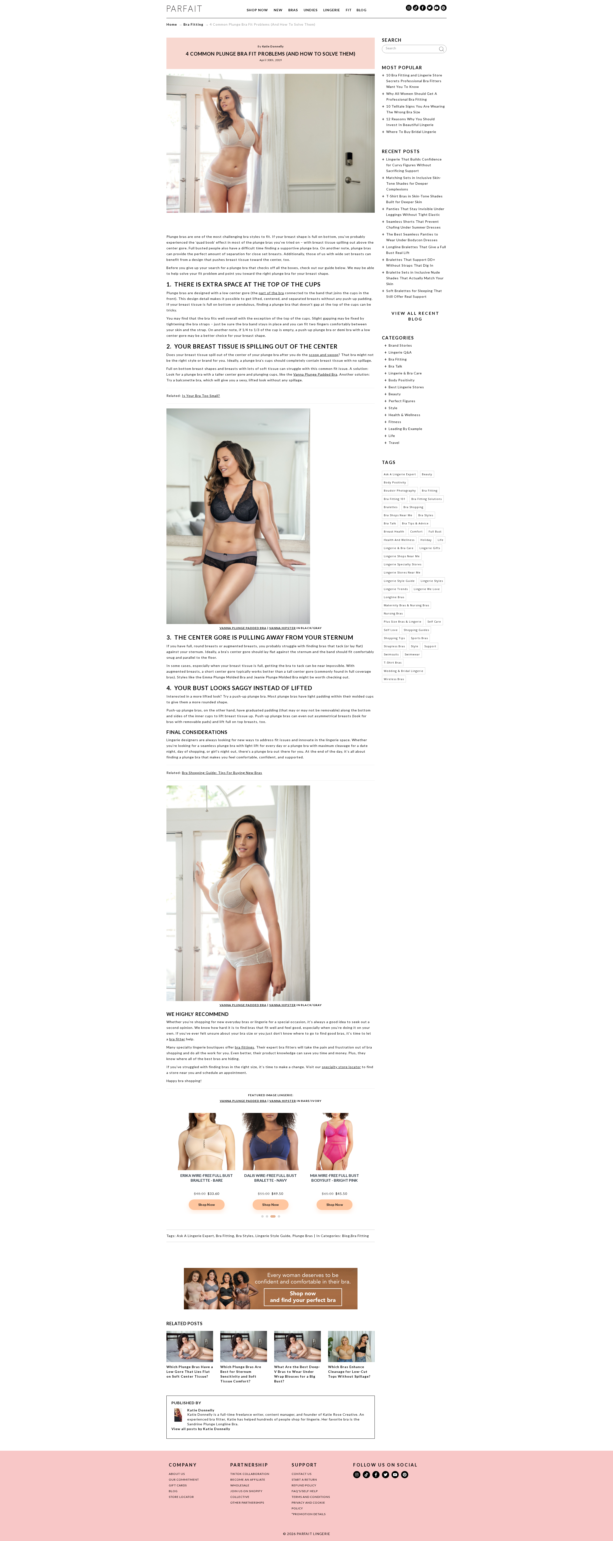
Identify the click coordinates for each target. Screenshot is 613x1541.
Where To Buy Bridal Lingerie (411, 132)
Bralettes (390, 507)
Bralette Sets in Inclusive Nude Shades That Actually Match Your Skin (415, 278)
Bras (293, 10)
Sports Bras (419, 638)
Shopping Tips (394, 638)
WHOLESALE (240, 1485)
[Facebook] (423, 8)
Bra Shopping (413, 507)
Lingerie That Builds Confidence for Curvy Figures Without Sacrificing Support (414, 165)
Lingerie (331, 10)
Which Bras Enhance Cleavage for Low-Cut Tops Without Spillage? (349, 1371)
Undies (311, 10)
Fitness (395, 422)
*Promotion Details (309, 1514)
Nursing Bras (393, 613)
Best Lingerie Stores (406, 387)
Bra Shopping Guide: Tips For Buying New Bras (222, 773)
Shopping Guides (416, 630)
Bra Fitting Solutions (426, 499)
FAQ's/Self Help (305, 1491)
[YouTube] (437, 8)
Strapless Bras (394, 646)
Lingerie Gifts (430, 548)
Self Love (391, 630)
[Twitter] (430, 8)
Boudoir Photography (400, 490)
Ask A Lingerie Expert (195, 1236)
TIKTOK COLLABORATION (249, 1474)
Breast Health (394, 531)
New (278, 10)
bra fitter (177, 1039)
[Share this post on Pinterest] (280, 222)
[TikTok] (416, 8)
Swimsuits (391, 654)
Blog (362, 10)
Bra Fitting (193, 24)
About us (177, 1474)
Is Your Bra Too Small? (201, 396)
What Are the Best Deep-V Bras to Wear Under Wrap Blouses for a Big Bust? (297, 1374)
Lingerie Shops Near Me (402, 556)
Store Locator (181, 1497)
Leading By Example (405, 429)
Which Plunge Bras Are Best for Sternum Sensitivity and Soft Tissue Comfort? (240, 1374)
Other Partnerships (247, 1502)
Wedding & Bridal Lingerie (403, 671)
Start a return (304, 1479)
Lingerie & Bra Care (405, 373)
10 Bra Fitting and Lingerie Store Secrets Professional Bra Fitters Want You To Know (414, 81)
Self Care (434, 621)
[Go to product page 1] (262, 1216)
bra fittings (244, 1047)
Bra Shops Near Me (398, 515)
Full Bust (435, 531)
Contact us (302, 1474)
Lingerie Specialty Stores (402, 564)
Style (393, 408)
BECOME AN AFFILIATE (247, 1479)
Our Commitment (184, 1479)
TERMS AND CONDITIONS (311, 1497)
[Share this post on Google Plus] (270, 222)
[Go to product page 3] (274, 1216)
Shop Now (257, 10)
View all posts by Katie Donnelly (200, 1429)
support (430, 646)
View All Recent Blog (415, 316)
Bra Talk (395, 366)
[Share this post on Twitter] (261, 222)
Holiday (426, 540)
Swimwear (412, 654)
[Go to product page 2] (268, 1216)
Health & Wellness (404, 415)
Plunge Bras (302, 1236)
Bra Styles (245, 1236)
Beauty (395, 394)
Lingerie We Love (427, 589)
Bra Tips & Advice (415, 523)
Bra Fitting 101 (394, 499)
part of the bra (271, 293)
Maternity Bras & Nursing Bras (406, 605)
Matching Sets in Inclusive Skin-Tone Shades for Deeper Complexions (413, 183)
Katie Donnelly (273, 46)
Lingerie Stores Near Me (402, 572)
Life (392, 436)
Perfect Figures (402, 401)
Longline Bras (394, 597)
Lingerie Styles (432, 581)
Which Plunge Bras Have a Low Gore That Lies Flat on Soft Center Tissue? (189, 1371)
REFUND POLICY (304, 1485)
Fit (349, 10)
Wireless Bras (394, 679)
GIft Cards (178, 1485)
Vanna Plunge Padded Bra (315, 374)
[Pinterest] (444, 8)
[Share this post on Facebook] (252, 222)
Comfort (416, 531)
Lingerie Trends (396, 589)
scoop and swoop (324, 355)
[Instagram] (409, 8)
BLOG (173, 1491)
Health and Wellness (399, 540)
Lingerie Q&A (400, 352)
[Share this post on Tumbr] (289, 222)
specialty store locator (341, 1067)
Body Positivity (402, 380)
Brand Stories (400, 345)
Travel (394, 443)
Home (171, 24)
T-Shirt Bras (393, 662)
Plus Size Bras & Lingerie (402, 621)
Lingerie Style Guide (272, 1236)
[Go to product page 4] (279, 1216)
